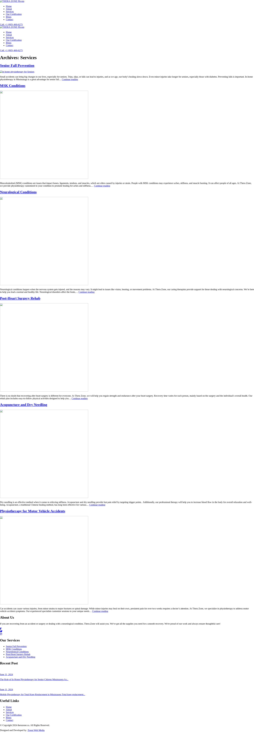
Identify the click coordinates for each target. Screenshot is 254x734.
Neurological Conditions (18, 192)
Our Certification (14, 14)
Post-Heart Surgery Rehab (20, 298)
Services (10, 11)
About (9, 9)
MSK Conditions (12, 86)
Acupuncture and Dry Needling (23, 405)
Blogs (8, 17)
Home (9, 6)
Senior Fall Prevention (17, 65)
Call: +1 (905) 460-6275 (11, 24)
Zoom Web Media (36, 730)
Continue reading (70, 79)
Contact (9, 19)
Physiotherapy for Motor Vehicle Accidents (32, 511)
